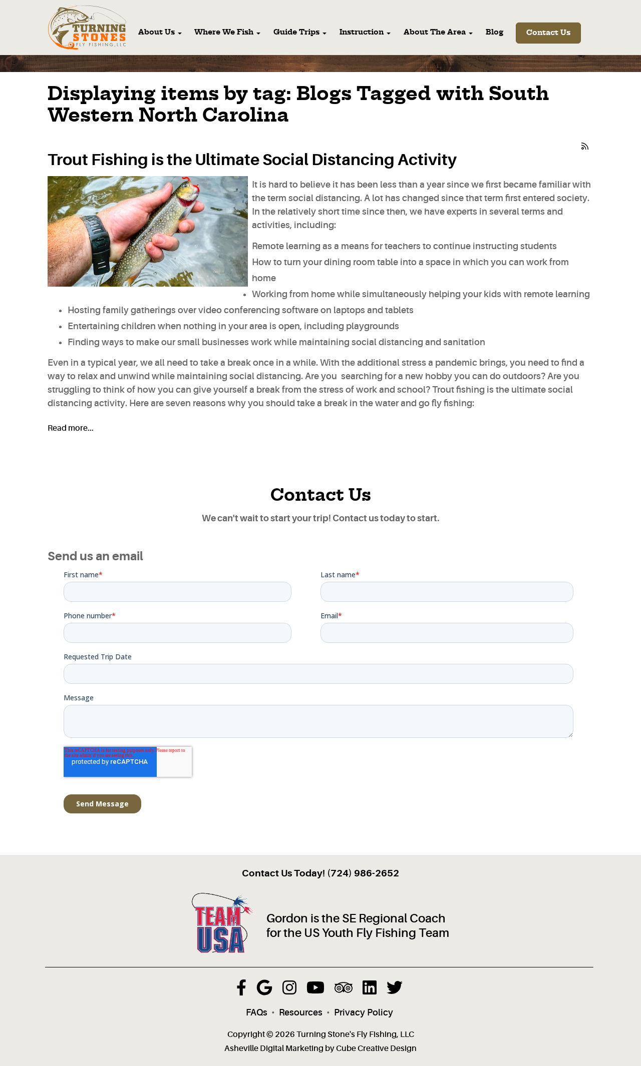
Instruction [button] (363, 32)
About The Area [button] (436, 32)
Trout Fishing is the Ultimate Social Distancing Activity (252, 160)
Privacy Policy (363, 1012)
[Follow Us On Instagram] (289, 990)
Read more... (71, 428)
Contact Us (548, 33)
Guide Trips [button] (297, 32)
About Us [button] (157, 32)
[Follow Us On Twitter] (395, 990)
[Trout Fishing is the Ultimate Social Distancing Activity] (148, 231)
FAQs (256, 1012)
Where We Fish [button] (224, 32)
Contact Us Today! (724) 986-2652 (320, 873)
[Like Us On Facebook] (241, 990)
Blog (494, 32)
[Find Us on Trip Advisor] (344, 990)
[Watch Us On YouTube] (315, 990)
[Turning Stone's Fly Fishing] (87, 28)
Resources (301, 1012)
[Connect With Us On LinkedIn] (370, 990)
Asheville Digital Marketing (274, 1048)
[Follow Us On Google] (264, 990)
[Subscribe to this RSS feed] (585, 144)
